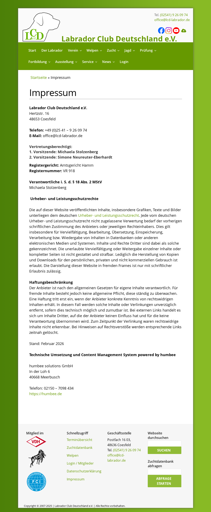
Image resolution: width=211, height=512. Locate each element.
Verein (73, 50)
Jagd (127, 50)
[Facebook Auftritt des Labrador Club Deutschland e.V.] (161, 32)
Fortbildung (37, 61)
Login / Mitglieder (80, 463)
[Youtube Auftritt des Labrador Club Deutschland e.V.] (176, 32)
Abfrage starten (163, 481)
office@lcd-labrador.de (172, 20)
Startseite (38, 77)
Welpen (92, 50)
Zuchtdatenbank (79, 447)
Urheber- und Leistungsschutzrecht (108, 215)
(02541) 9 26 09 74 (174, 15)
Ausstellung (64, 61)
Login (124, 61)
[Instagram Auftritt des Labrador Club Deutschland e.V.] (168, 32)
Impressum (75, 479)
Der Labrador (52, 50)
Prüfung (146, 50)
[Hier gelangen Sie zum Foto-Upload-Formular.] (183, 32)
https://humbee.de (45, 393)
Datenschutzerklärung (84, 471)
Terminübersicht (79, 439)
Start (32, 50)
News (106, 61)
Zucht (111, 50)
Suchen (164, 450)
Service (88, 61)
